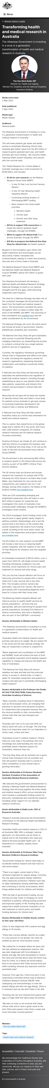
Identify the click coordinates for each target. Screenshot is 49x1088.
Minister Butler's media (15, 21)
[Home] (8, 6)
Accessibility (7, 1051)
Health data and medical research (18, 1037)
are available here (25, 489)
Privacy (40, 1051)
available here (27, 315)
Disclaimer (30, 1051)
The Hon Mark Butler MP (14, 1026)
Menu (9, 14)
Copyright (19, 1051)
